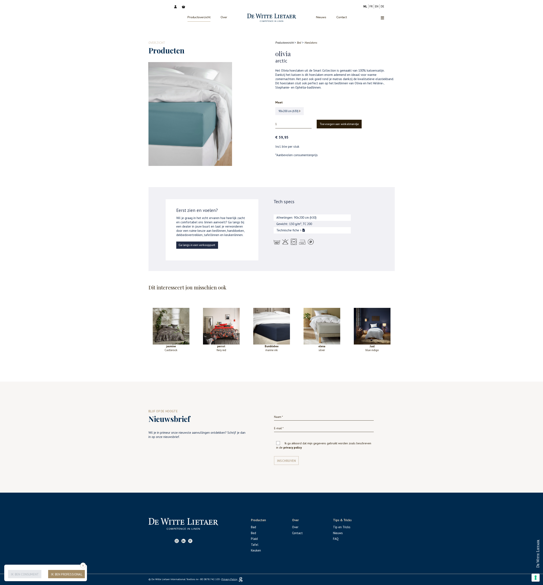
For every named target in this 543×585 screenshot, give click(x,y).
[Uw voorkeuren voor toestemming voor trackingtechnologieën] (536, 578)
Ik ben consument (25, 574)
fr (371, 6)
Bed (253, 533)
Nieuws (321, 17)
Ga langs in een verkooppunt (197, 245)
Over (224, 17)
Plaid (254, 539)
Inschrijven (286, 461)
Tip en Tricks (341, 527)
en (376, 6)
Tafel (254, 545)
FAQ (336, 539)
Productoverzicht (199, 17)
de (382, 6)
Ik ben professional (66, 574)
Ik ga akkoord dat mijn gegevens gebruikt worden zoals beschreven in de (323, 445)
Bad (253, 527)
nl (365, 6)
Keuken (256, 550)
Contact (341, 17)
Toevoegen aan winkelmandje (339, 124)
